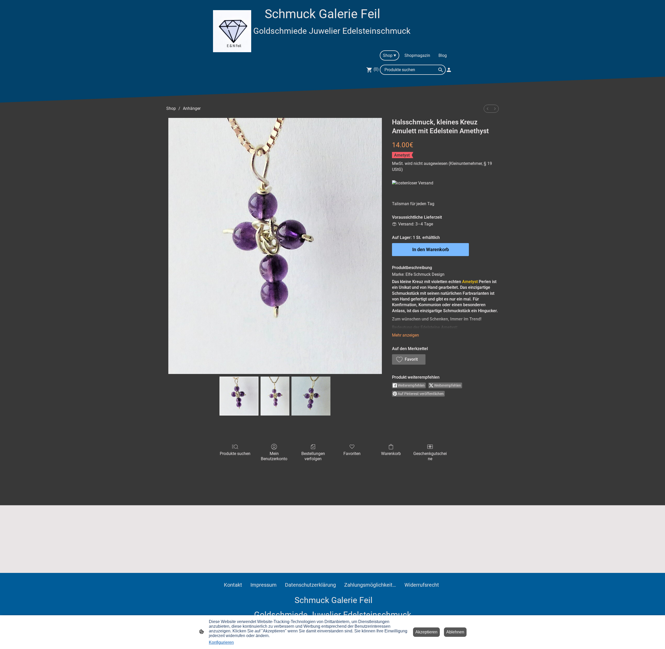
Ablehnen (455, 632)
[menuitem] (487, 108)
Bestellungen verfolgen (313, 456)
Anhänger (192, 108)
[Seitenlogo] (232, 31)
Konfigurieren (221, 642)
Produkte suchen (235, 453)
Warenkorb (391, 453)
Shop (171, 108)
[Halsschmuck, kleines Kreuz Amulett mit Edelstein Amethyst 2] (310, 396)
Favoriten (352, 453)
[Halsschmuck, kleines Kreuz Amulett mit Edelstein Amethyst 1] (275, 396)
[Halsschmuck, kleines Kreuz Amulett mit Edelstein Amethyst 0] (239, 396)
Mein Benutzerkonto (274, 456)
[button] (408, 359)
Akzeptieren (426, 632)
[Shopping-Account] (449, 70)
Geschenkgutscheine (430, 456)
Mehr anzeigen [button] (405, 335)
